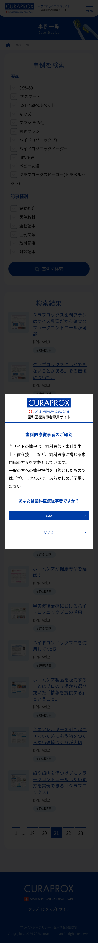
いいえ (49, 532)
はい (49, 515)
